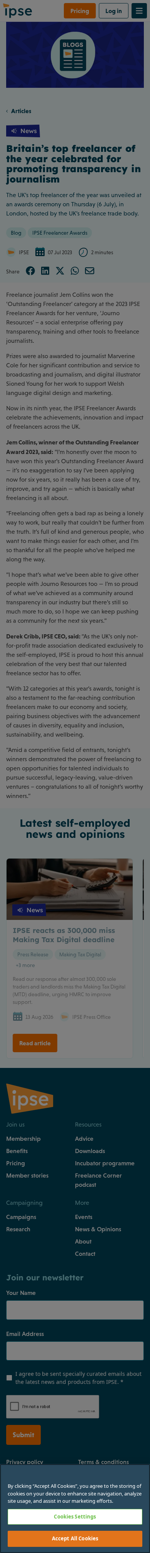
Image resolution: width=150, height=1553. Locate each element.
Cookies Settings (75, 1516)
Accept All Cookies (75, 1538)
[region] (75, 1508)
